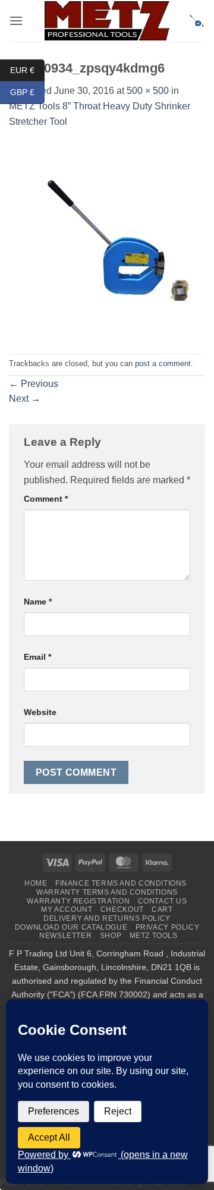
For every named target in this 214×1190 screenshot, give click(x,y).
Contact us (162, 901)
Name (38, 601)
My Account (66, 909)
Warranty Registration (78, 901)
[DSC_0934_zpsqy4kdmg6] (107, 240)
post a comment (163, 363)
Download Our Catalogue (71, 927)
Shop (110, 935)
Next (24, 398)
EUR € (27, 69)
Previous (33, 384)
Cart (162, 909)
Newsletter (65, 935)
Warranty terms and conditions (107, 892)
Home (35, 883)
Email (37, 657)
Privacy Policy (168, 927)
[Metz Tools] (107, 20)
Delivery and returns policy (107, 918)
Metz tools (154, 935)
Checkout (122, 909)
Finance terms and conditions (121, 883)
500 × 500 (148, 91)
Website (40, 712)
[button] (16, 20)
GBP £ (27, 92)
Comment (46, 498)
